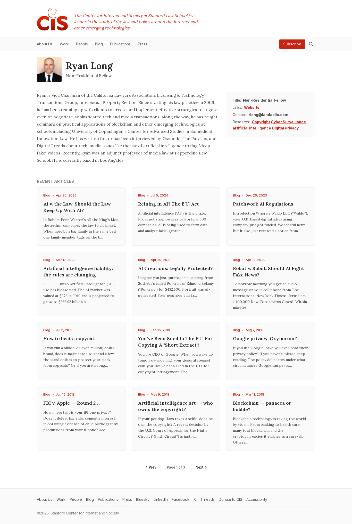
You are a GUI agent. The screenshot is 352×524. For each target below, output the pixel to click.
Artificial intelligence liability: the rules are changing (78, 271)
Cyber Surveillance (288, 122)
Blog (46, 195)
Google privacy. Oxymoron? (265, 338)
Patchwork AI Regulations (263, 204)
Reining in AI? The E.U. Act (168, 204)
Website (251, 107)
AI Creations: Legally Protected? (175, 268)
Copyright (261, 122)
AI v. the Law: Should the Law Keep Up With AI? (77, 207)
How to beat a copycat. (69, 338)
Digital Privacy (285, 128)
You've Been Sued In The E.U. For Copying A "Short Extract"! (175, 341)
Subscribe (292, 44)
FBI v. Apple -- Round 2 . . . (73, 403)
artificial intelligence (252, 128)
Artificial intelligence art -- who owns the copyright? (175, 406)
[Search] (311, 44)
